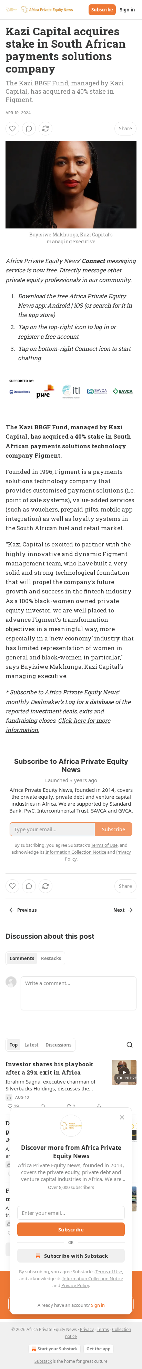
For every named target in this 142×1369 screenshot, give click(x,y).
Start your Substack (58, 1349)
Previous (27, 910)
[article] (71, 1085)
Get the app (99, 1349)
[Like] (12, 128)
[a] (124, 1072)
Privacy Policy (75, 1285)
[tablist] (35, 958)
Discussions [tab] (58, 1045)
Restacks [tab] (51, 958)
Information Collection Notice (92, 1278)
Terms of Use (108, 1271)
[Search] (129, 1045)
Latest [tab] (31, 1045)
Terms (103, 1329)
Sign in (127, 10)
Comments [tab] (22, 958)
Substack (43, 1361)
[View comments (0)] (29, 128)
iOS (78, 305)
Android (58, 305)
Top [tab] (14, 1045)
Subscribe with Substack (76, 1255)
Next (119, 910)
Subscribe (102, 10)
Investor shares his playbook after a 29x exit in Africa (49, 1068)
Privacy (87, 1329)
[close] (122, 1117)
